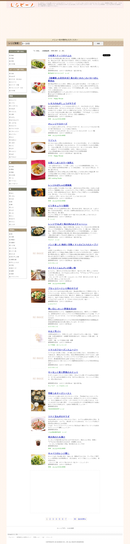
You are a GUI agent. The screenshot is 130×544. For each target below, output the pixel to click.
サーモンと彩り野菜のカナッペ (63, 372)
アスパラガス (15, 128)
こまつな (13, 123)
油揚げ (13, 242)
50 (75, 519)
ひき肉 (13, 175)
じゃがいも (14, 106)
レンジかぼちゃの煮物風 (60, 185)
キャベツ (13, 100)
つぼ (43, 537)
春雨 (12, 271)
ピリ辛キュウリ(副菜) (58, 206)
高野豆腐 (13, 259)
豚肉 (12, 169)
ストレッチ (49, 537)
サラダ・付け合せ (16, 79)
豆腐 (12, 237)
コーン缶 (13, 251)
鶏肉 (12, 172)
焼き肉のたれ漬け (56, 437)
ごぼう (13, 143)
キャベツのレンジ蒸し (58, 453)
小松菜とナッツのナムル (60, 55)
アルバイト (12, 537)
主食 (12, 73)
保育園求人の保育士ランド (24, 537)
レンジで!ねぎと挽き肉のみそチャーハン (67, 224)
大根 (12, 114)
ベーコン (13, 181)
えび (12, 210)
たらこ (13, 221)
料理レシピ (37, 537)
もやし (13, 117)
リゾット (52, 140)
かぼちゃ (13, 140)
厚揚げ (13, 239)
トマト (13, 103)
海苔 (12, 274)
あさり (13, 218)
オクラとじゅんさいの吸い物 (62, 268)
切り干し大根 (15, 256)
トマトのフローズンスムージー (63, 350)
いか (12, 213)
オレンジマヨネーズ (57, 124)
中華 (12, 61)
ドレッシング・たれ (17, 87)
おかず (13, 76)
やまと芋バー (54, 331)
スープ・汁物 (15, 85)
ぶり (12, 207)
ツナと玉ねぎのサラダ (58, 416)
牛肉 (12, 166)
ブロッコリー (15, 131)
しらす (13, 224)
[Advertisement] (65, 23)
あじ (12, 193)
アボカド (13, 157)
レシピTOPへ (62, 528)
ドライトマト (15, 276)
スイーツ (13, 82)
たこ (12, 216)
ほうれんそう (15, 120)
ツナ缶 (13, 245)
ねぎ (12, 154)
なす (12, 148)
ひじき (13, 254)
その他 (13, 64)
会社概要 (71, 528)
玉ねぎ (13, 108)
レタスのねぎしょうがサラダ (62, 103)
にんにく (13, 151)
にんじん (13, 111)
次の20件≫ (82, 519)
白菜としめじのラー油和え (61, 163)
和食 (12, 55)
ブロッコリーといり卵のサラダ (63, 288)
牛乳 (12, 265)
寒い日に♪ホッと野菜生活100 (62, 309)
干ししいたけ (15, 262)
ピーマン (13, 134)
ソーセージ (14, 183)
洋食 (12, 58)
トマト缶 (13, 248)
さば (12, 199)
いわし (13, 196)
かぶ (12, 137)
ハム (12, 178)
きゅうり (13, 125)
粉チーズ (13, 268)
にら (12, 145)
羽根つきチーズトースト (60, 393)
